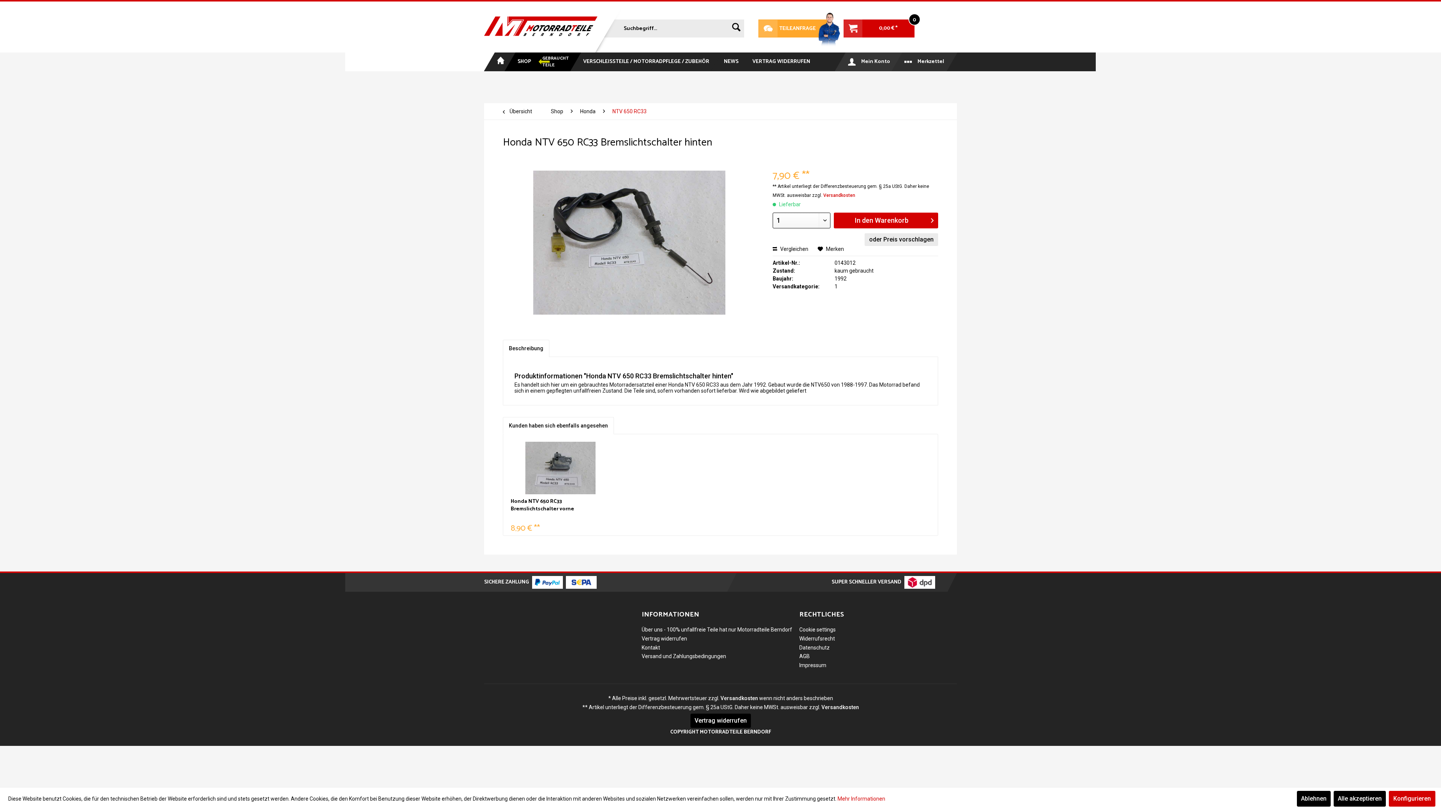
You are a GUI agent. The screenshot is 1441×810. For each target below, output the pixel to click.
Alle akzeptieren (1360, 798)
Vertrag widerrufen (664, 639)
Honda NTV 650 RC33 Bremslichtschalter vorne (542, 505)
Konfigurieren (1412, 798)
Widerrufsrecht (817, 639)
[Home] (500, 61)
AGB (804, 656)
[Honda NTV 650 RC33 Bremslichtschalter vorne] (560, 468)
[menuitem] (673, 27)
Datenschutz (814, 648)
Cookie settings (817, 630)
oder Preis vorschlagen (901, 239)
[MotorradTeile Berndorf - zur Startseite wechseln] (540, 27)
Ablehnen (1314, 798)
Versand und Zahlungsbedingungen (684, 656)
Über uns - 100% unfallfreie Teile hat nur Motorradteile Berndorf (717, 630)
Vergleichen (793, 249)
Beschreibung (526, 348)
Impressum (812, 665)
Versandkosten (839, 195)
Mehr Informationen (861, 799)
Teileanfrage (787, 28)
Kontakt (651, 648)
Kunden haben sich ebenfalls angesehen (558, 426)
